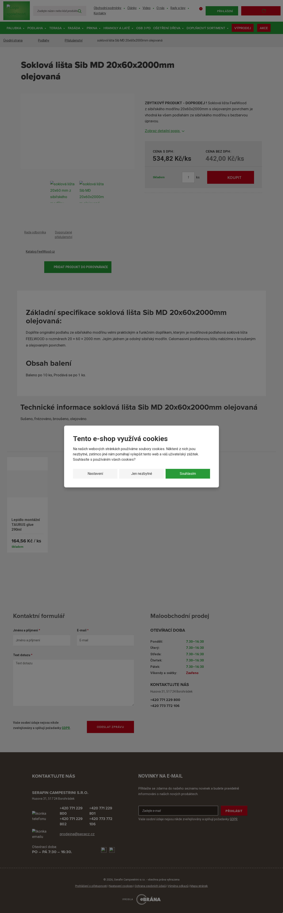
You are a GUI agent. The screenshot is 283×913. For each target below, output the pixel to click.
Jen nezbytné (141, 474)
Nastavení (95, 474)
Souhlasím (188, 474)
